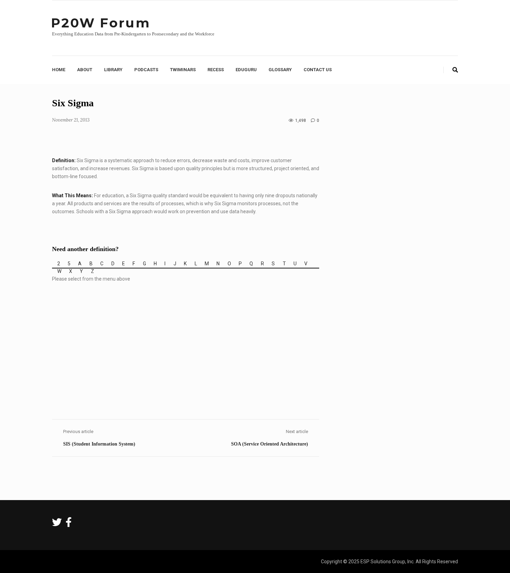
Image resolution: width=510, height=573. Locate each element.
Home (58, 69)
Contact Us (318, 69)
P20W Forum (100, 23)
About (84, 69)
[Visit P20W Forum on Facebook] (69, 524)
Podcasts (146, 69)
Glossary (280, 69)
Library (113, 69)
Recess (215, 69)
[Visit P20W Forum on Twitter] (57, 524)
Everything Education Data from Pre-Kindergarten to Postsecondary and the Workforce (133, 33)
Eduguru (246, 69)
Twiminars (183, 69)
